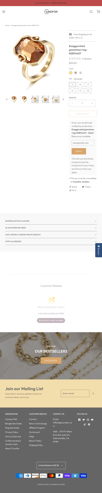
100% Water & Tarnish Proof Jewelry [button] (23, 234)
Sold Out (82, 114)
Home (7, 25)
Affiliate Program (37, 427)
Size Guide (78, 79)
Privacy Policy (87, 165)
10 (88, 91)
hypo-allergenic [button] (13, 241)
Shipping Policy (36, 445)
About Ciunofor (12, 448)
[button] (6, 99)
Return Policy (35, 440)
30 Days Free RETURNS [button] (15, 228)
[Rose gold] (75, 73)
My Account (34, 432)
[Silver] (80, 73)
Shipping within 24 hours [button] (17, 221)
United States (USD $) (48, 465)
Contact (33, 419)
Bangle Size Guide (13, 423)
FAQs (31, 436)
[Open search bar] (91, 11)
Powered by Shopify (57, 484)
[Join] (93, 393)
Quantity (72, 97)
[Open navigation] (3, 11)
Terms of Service (83, 169)
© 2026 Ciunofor (43, 484)
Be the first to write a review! (51, 320)
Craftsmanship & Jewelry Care (13, 442)
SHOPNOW (51, 360)
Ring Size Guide (12, 427)
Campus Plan (11, 419)
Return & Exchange (38, 423)
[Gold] (71, 73)
